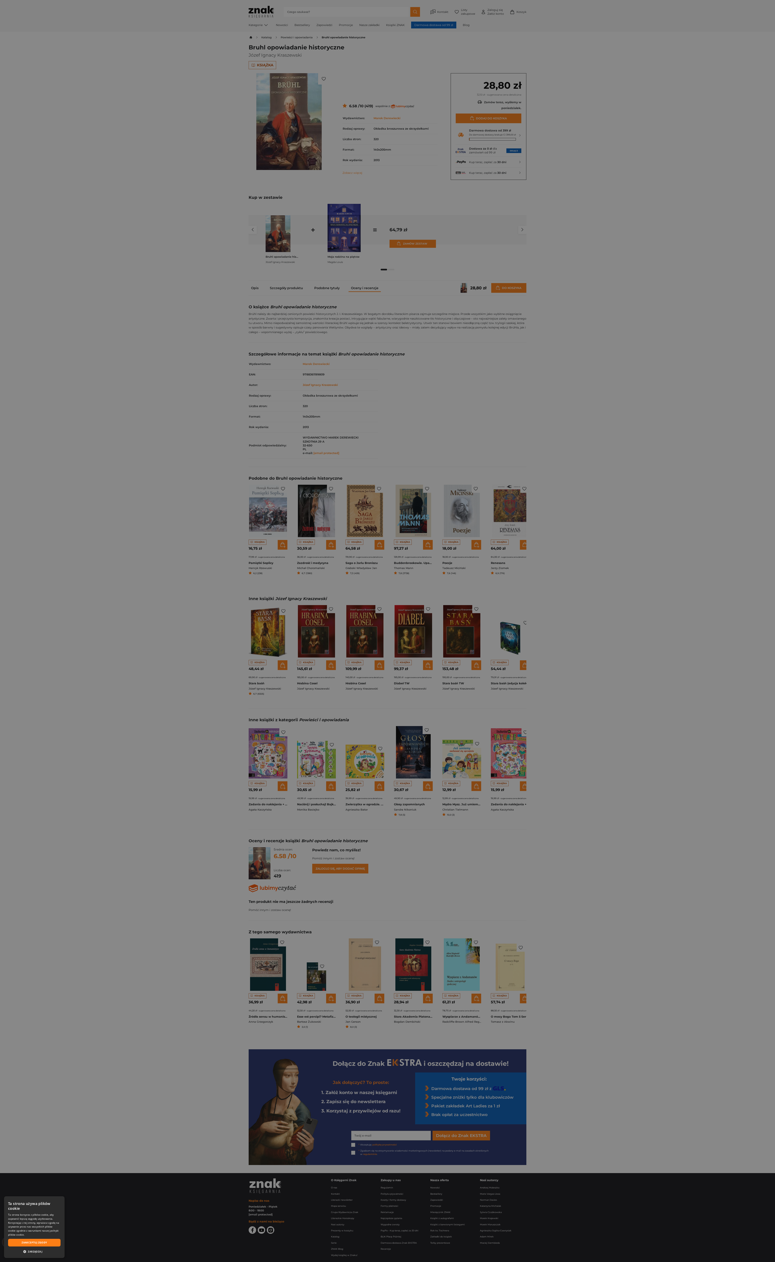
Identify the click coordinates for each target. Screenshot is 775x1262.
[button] (34, 1251)
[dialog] (34, 1227)
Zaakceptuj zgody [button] (34, 1242)
